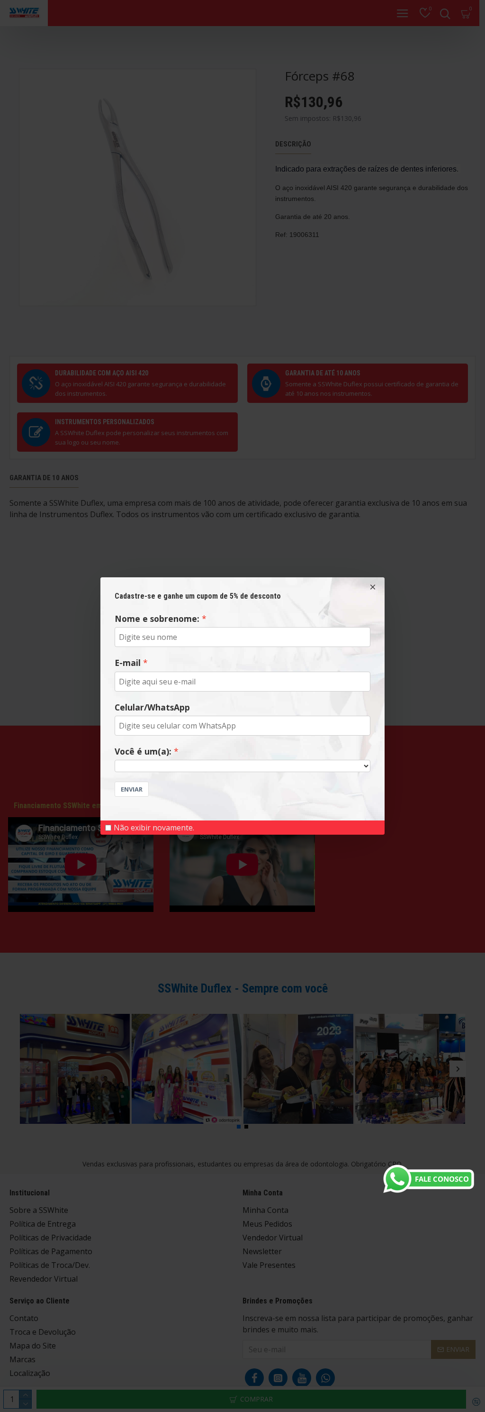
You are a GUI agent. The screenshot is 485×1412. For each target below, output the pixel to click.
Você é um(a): (143, 751)
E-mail (128, 662)
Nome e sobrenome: (157, 618)
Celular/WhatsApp (152, 707)
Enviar (132, 789)
